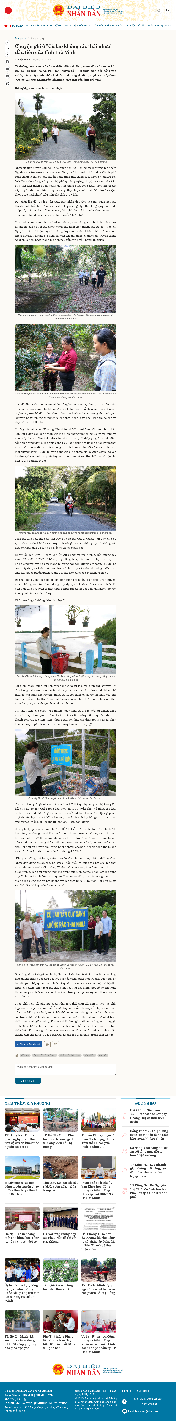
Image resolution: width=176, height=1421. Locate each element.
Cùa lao (25, 1055)
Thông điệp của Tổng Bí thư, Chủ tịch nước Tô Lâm (60, 25)
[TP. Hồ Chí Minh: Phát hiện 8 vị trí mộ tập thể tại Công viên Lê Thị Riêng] (60, 1120)
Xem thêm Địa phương (27, 1103)
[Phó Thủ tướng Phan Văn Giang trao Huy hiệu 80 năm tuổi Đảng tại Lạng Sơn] (60, 1321)
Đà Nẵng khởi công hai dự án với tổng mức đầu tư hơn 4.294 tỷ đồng (149, 1151)
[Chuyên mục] (8, 10)
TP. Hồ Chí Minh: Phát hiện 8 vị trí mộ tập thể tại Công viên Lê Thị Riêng (59, 1140)
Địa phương (37, 38)
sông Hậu (89, 1055)
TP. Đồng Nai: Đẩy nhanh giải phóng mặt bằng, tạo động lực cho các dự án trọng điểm (148, 1170)
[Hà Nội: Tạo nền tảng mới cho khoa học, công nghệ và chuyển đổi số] (22, 1218)
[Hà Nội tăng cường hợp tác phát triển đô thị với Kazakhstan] (60, 1218)
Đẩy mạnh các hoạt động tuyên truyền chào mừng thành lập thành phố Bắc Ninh (22, 1188)
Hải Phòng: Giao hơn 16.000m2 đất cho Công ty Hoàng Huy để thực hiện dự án (148, 1115)
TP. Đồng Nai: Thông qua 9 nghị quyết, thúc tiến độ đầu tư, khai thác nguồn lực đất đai (22, 1140)
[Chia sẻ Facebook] (7, 61)
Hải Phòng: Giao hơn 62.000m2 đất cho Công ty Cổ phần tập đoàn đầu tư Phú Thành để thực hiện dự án (98, 1241)
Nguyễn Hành (22, 59)
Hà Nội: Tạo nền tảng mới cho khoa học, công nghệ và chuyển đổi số (22, 1237)
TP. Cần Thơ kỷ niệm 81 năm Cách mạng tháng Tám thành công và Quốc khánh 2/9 (98, 1140)
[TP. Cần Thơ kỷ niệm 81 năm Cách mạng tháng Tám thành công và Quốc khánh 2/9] (98, 1120)
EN (167, 10)
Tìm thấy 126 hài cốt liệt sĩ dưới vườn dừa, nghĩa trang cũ (60, 1186)
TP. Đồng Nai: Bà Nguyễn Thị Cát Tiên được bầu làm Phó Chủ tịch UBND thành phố (149, 1191)
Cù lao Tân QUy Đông (44, 1055)
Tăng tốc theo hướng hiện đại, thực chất (58, 1287)
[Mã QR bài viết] (7, 83)
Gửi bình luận (28, 1080)
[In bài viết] (7, 76)
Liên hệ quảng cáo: (135, 1391)
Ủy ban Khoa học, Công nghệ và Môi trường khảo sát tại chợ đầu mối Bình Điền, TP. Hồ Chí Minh (22, 1293)
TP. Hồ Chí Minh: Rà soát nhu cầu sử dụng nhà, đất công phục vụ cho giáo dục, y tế (20, 1342)
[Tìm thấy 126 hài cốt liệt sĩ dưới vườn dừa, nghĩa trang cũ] (60, 1167)
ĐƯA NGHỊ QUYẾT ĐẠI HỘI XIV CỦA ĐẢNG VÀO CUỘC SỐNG (132, 25)
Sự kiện (18, 25)
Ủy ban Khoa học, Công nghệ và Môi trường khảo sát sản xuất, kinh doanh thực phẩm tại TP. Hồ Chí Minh (98, 1344)
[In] (47, 1044)
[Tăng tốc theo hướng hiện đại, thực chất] (60, 1270)
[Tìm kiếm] (158, 10)
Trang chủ (20, 38)
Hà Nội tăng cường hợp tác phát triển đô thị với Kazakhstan (59, 1237)
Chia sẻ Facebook (30, 1044)
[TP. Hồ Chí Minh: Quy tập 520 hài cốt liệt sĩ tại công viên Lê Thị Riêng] (98, 1270)
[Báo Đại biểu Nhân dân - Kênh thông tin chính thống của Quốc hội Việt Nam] (88, 10)
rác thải (103, 1055)
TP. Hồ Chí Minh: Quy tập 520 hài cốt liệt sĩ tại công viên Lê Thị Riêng (98, 1289)
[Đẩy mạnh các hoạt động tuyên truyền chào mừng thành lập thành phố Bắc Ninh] (22, 1167)
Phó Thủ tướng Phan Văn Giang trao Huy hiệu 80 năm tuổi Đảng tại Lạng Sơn (59, 1342)
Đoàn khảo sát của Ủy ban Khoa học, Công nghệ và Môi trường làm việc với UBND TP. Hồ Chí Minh (97, 1190)
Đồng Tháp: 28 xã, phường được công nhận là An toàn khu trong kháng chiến (149, 1134)
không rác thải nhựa (70, 1055)
